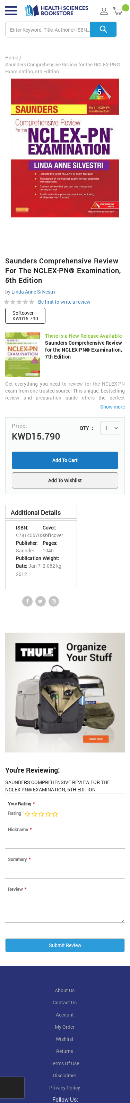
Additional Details (36, 514)
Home (11, 57)
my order (65, 1028)
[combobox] (61, 30)
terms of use (65, 1065)
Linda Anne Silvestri (33, 291)
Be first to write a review (64, 301)
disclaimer (64, 1077)
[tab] (41, 513)
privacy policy (64, 1089)
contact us (65, 1004)
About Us (65, 992)
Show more (112, 406)
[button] (65, 481)
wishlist (64, 1040)
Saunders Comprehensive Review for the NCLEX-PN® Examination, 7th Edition (83, 349)
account (65, 1016)
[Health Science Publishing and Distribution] (56, 10)
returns (64, 1053)
